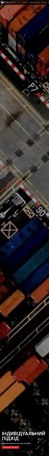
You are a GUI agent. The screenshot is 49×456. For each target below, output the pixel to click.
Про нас (19, 2)
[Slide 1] (21, 451)
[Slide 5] (26, 451)
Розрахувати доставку (10, 447)
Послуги (25, 2)
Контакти (44, 2)
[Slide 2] (22, 451)
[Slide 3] (23, 451)
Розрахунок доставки (34, 2)
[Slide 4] (25, 451)
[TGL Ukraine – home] (8, 2)
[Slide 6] (27, 451)
